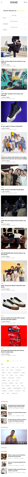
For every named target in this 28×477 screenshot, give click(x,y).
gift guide (18, 377)
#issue (3, 367)
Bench (3, 370)
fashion (23, 372)
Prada (13, 385)
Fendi (3, 375)
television (11, 390)
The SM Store (17, 390)
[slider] (9, 443)
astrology (22, 367)
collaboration (18, 370)
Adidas (8, 367)
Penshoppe (8, 385)
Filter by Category (14, 21)
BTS (7, 370)
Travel (3, 393)
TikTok (24, 390)
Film (7, 375)
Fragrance (4, 377)
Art (17, 367)
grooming (4, 380)
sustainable (4, 390)
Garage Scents (11, 377)
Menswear (11, 383)
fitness (11, 375)
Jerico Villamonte (6, 64)
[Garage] (14, 2)
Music (17, 383)
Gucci (9, 380)
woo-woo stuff (14, 393)
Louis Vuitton (4, 383)
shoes (22, 385)
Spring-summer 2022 (17, 388)
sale (18, 385)
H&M (13, 380)
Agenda (13, 367)
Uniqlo (8, 393)
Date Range (14, 15)
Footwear (21, 375)
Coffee (11, 370)
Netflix (21, 383)
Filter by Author (14, 27)
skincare (3, 388)
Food (16, 375)
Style (2, 59)
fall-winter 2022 (16, 372)
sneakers (9, 388)
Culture (9, 372)
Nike (2, 385)
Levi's (17, 380)
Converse (4, 372)
